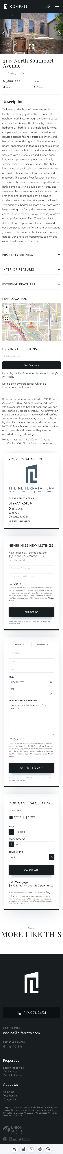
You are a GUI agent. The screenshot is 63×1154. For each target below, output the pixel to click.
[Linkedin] (9, 1047)
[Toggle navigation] (57, 6)
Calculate (31, 870)
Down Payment (17, 839)
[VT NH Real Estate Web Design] (31, 1130)
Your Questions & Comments (23, 700)
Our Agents (25, 521)
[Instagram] (20, 1047)
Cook (34, 439)
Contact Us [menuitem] (9, 1099)
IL (26, 439)
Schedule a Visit (43, 644)
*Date (11, 677)
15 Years (31, 816)
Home (5, 439)
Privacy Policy (48, 778)
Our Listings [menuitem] (10, 1071)
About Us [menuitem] (8, 1091)
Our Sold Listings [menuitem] (13, 1075)
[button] (5, 33)
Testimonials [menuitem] (10, 1095)
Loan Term (15, 810)
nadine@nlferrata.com (21, 1032)
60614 (9, 443)
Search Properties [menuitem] (13, 1067)
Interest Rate (16, 851)
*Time (11, 688)
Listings (17, 439)
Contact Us (13, 521)
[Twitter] (14, 1047)
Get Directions (31, 365)
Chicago (45, 439)
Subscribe (31, 612)
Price (11, 826)
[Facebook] (4, 1047)
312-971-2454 (20, 503)
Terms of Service (16, 780)
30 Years (17, 816)
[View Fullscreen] (6, 318)
